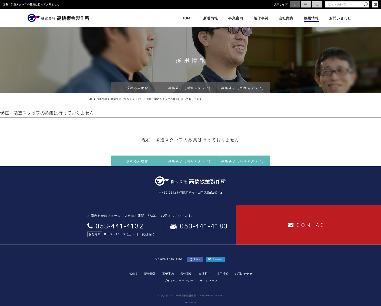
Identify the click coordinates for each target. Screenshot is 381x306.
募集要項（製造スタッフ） (190, 88)
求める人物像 (137, 88)
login (375, 4)
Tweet (217, 259)
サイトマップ (208, 280)
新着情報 (210, 18)
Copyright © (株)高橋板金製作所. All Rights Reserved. (190, 295)
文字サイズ (281, 4)
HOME (187, 18)
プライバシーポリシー (178, 280)
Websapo (190, 302)
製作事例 (261, 18)
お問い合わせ (340, 18)
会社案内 (286, 18)
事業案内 (235, 18)
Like (197, 259)
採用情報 (311, 18)
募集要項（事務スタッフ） (243, 88)
